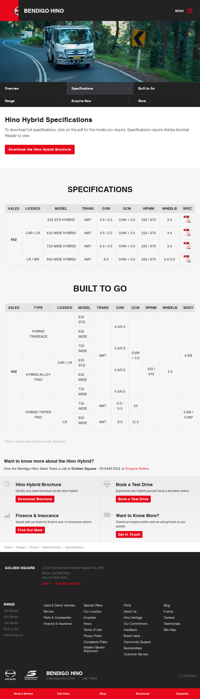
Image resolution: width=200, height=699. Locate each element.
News (87, 624)
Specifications (82, 88)
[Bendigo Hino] (9, 10)
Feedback (130, 630)
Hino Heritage (133, 617)
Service (49, 611)
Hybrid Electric (51, 547)
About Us (130, 611)
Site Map (170, 630)
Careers (169, 617)
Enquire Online (137, 468)
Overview (12, 88)
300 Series (11, 611)
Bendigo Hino (44, 10)
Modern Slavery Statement (94, 649)
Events (168, 611)
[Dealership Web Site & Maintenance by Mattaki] (187, 675)
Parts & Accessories (57, 617)
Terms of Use (93, 630)
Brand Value (132, 636)
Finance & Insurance (58, 624)
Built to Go (146, 88)
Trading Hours (67, 583)
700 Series (11, 623)
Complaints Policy (96, 642)
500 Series (11, 617)
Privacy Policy (93, 636)
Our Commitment (136, 624)
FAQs (127, 605)
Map (45, 583)
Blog (167, 605)
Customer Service (136, 654)
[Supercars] (31, 675)
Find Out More (30, 530)
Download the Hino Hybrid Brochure (40, 149)
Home (8, 547)
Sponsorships (133, 648)
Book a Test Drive (133, 499)
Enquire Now (81, 101)
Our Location (92, 611)
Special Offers (93, 605)
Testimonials (172, 624)
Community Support (137, 642)
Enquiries (90, 617)
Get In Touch (129, 534)
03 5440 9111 (110, 468)
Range (9, 101)
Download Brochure (35, 499)
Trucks (33, 547)
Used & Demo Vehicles (59, 605)
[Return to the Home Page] (11, 675)
